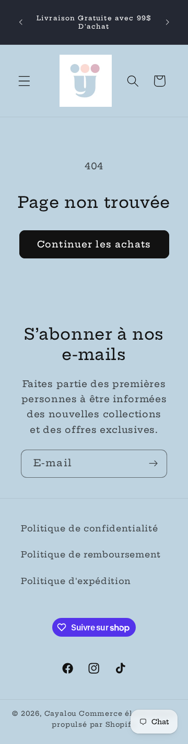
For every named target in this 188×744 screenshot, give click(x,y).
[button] (24, 81)
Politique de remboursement (91, 554)
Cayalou (60, 713)
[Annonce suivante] (167, 22)
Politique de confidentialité (89, 528)
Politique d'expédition (76, 581)
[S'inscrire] (153, 464)
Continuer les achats (94, 244)
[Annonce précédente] (20, 22)
